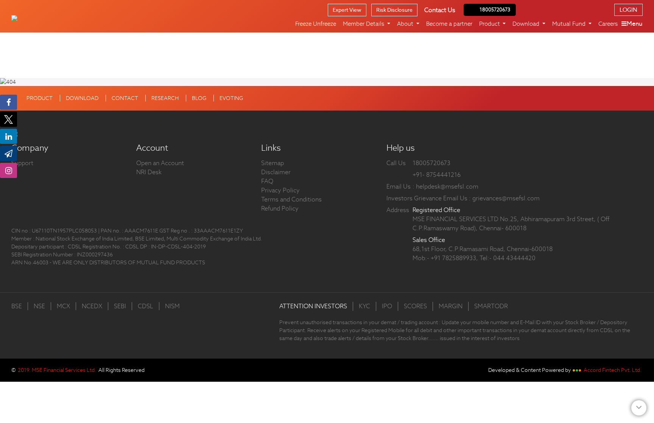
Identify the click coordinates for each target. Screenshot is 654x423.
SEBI (120, 306)
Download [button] (526, 23)
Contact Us (439, 10)
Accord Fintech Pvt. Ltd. (613, 370)
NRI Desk (149, 172)
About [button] (406, 23)
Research (165, 98)
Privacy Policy (280, 190)
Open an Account (160, 163)
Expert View (347, 9)
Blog (199, 98)
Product (39, 98)
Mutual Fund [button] (569, 23)
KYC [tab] (364, 306)
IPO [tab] (387, 306)
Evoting (231, 98)
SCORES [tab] (415, 306)
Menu (634, 24)
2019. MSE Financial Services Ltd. (57, 370)
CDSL (145, 306)
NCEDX (92, 306)
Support (22, 163)
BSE (16, 306)
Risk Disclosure (394, 9)
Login (628, 9)
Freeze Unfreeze (315, 23)
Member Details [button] (364, 23)
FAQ (267, 181)
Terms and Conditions (291, 199)
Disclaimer (276, 172)
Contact (125, 98)
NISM (172, 306)
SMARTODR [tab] (491, 306)
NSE (39, 306)
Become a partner (449, 23)
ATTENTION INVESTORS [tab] (313, 306)
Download (82, 98)
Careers (608, 23)
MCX (63, 306)
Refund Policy (280, 208)
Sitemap (272, 163)
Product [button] (490, 23)
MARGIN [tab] (450, 306)
